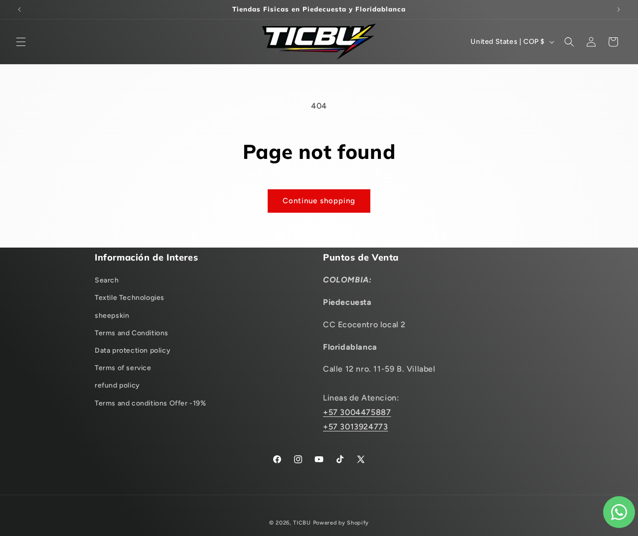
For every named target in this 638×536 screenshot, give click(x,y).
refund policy (117, 385)
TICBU (302, 523)
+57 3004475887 (357, 412)
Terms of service (123, 368)
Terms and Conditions (131, 333)
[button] (21, 42)
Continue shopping (319, 200)
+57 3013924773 (355, 426)
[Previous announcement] (19, 9)
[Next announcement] (619, 9)
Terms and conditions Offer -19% (150, 403)
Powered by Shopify (341, 523)
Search (107, 280)
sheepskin (112, 315)
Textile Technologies (129, 297)
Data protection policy (132, 350)
